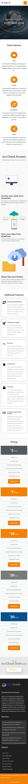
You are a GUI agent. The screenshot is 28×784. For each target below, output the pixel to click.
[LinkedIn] (14, 782)
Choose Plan (14, 481)
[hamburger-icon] (25, 3)
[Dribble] (16, 782)
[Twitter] (12, 782)
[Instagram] (18, 782)
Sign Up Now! (13, 669)
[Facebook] (11, 782)
